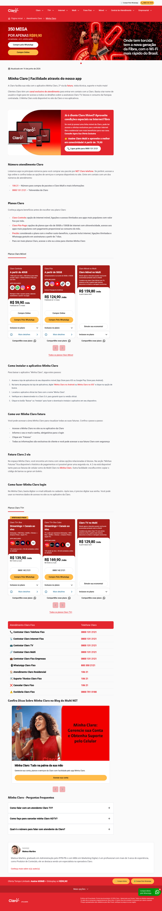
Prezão (15, 233)
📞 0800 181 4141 (147, 3)
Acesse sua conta (60, 778)
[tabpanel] (61, 309)
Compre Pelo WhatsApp (24, 320)
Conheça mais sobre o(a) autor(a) (25, 869)
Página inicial (17, 18)
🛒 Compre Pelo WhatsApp (129, 3)
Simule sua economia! (93, 326)
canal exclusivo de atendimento (44, 91)
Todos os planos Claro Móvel (61, 355)
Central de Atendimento (121, 10)
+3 (33, 287)
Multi (74, 10)
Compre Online (23, 52)
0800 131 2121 (19, 190)
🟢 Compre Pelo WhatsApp (142, 881)
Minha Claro (51, 18)
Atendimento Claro (34, 18)
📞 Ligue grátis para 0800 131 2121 (82, 148)
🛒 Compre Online (121, 881)
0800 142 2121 (24, 570)
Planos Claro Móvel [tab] (17, 254)
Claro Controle (19, 217)
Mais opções (79, 889)
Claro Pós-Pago (19, 225)
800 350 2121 (88, 665)
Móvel (101, 10)
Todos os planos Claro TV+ (60, 612)
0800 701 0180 (89, 691)
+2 (33, 543)
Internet (61, 10)
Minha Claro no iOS (86, 385)
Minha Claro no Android (64, 385)
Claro (38, 10)
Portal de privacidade (103, 898)
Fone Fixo (87, 10)
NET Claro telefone (84, 171)
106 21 (15, 185)
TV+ (49, 10)
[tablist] (61, 255)
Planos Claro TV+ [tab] (16, 508)
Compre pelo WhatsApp (23, 45)
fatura (70, 85)
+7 (68, 284)
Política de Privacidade (87, 898)
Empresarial (144, 10)
